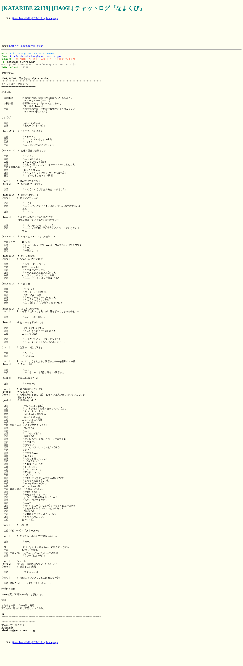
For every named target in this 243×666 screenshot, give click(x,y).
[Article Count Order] (21, 45)
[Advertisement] (66, 31)
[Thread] (39, 45)
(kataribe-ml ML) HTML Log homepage (35, 18)
